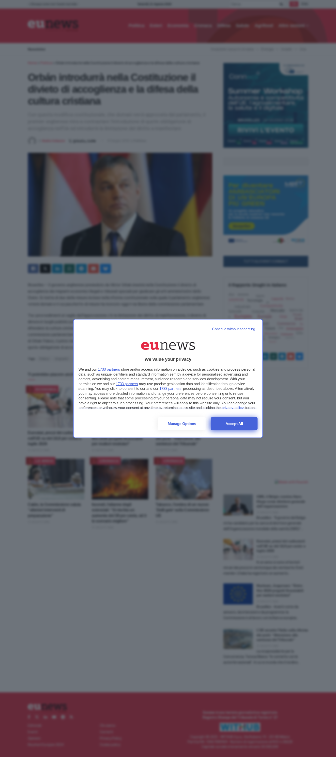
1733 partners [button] (109, 369)
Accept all (234, 424)
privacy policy (233, 408)
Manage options (182, 424)
